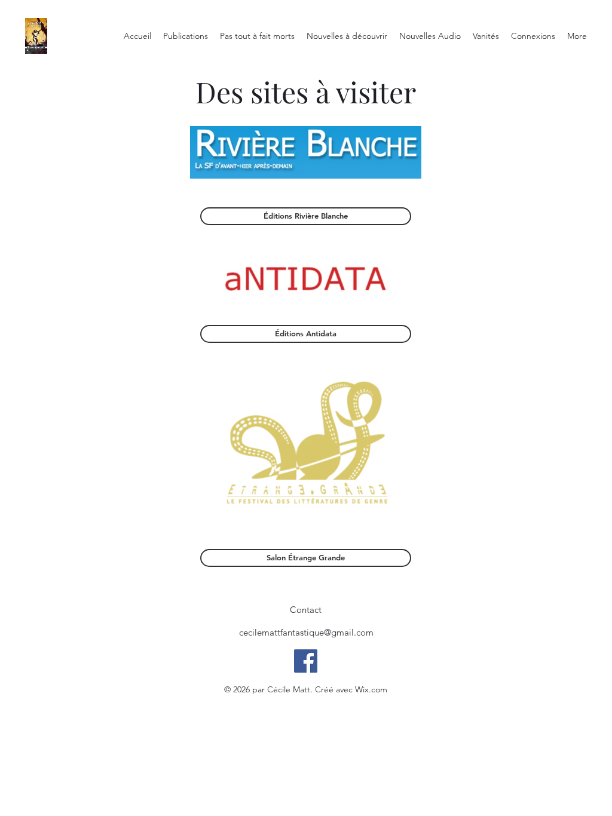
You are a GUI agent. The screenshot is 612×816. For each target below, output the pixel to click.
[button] (306, 610)
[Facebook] (305, 661)
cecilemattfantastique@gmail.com (306, 632)
